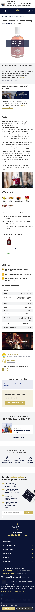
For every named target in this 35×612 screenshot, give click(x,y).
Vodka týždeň (11, 2)
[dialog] (17, 593)
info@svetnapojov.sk (8, 573)
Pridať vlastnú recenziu (15, 402)
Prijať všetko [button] (9, 608)
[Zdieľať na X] (6, 369)
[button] (17, 591)
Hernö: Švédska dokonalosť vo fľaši (22, 431)
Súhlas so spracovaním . (15, 516)
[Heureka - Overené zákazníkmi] (4, 355)
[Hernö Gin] (26, 122)
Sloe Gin (10, 23)
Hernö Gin (4, 23)
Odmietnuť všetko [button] (24, 608)
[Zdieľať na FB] (3, 369)
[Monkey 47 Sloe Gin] (9, 241)
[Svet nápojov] (2, 16)
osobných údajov (21, 516)
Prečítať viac (4, 589)
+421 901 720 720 (7, 570)
